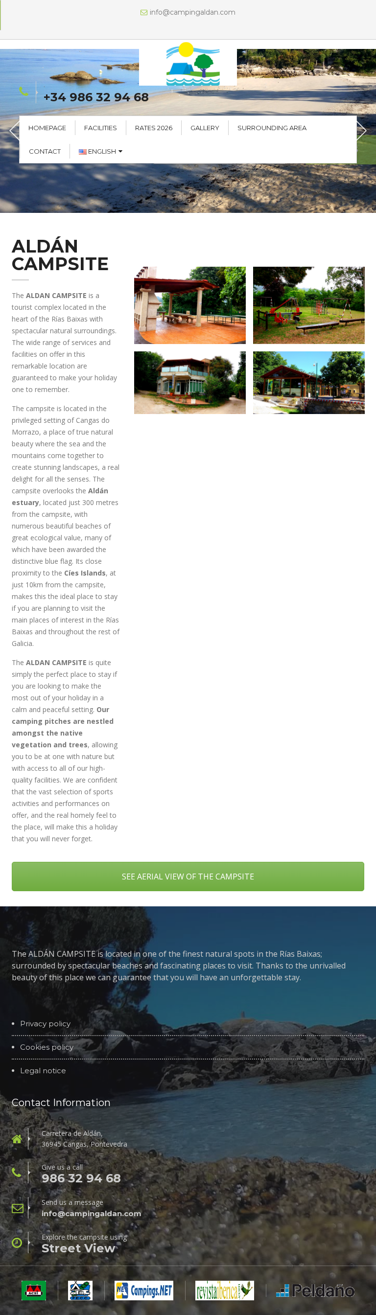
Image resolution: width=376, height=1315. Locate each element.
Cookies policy (46, 1047)
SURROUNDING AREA (271, 128)
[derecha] (190, 305)
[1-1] (190, 382)
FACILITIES (100, 128)
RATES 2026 (153, 128)
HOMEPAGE (47, 128)
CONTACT (45, 151)
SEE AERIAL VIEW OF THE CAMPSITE (188, 876)
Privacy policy (45, 1024)
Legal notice (43, 1071)
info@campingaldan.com (192, 12)
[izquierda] (309, 305)
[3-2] (309, 382)
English (101, 151)
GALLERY (204, 128)
